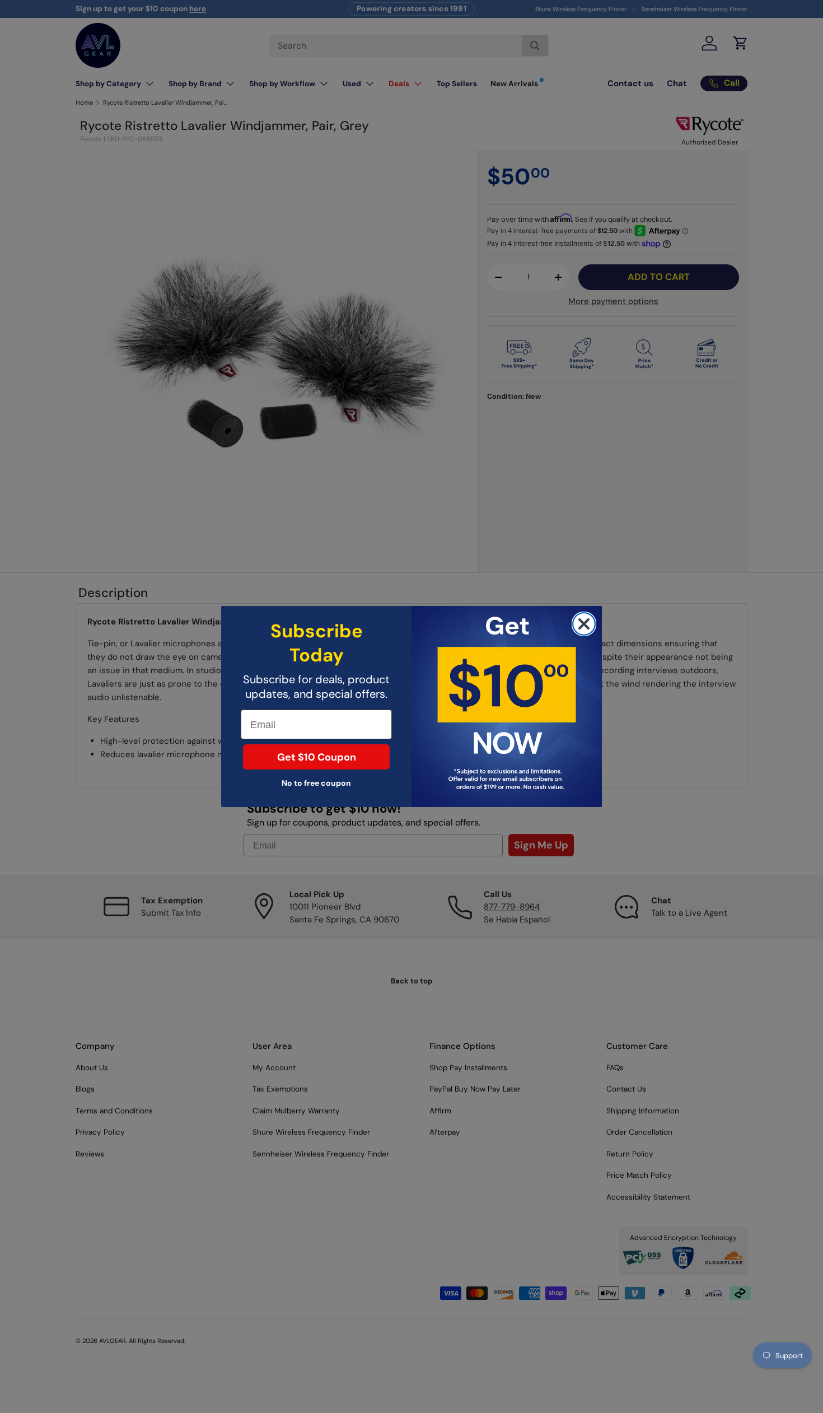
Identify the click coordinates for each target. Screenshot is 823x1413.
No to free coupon (316, 783)
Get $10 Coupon (316, 757)
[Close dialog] (584, 624)
